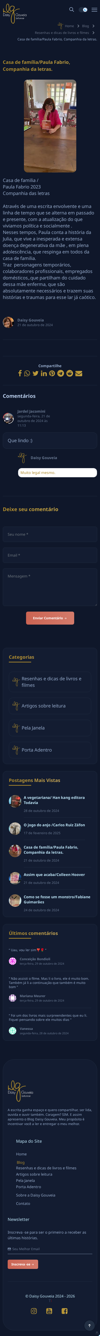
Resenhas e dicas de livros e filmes (62, 32)
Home (69, 26)
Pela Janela (33, 728)
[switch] (83, 9)
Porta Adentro (37, 750)
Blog (85, 26)
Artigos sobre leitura (44, 706)
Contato (23, 1203)
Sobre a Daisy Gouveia (35, 1195)
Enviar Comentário (48, 618)
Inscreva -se (21, 1264)
